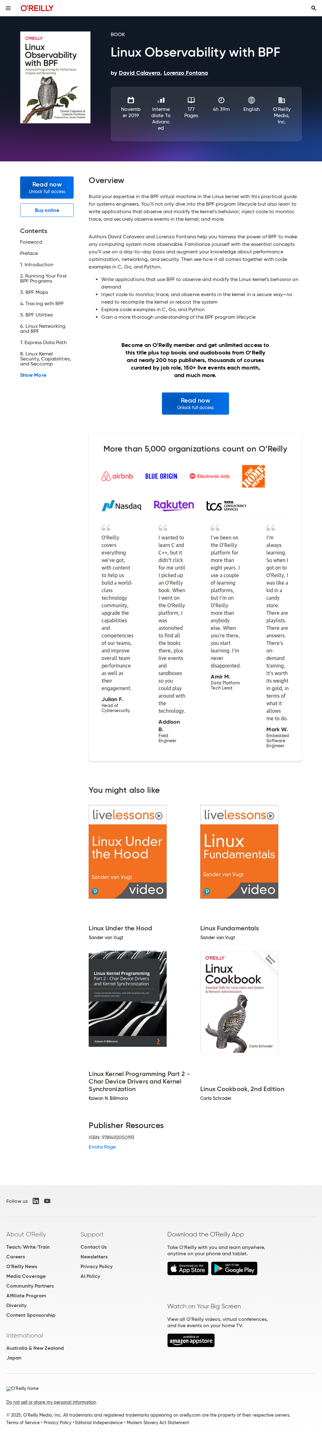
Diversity (16, 1305)
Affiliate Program (26, 1295)
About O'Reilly (26, 1234)
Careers (15, 1256)
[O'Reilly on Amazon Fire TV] (191, 1345)
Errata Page (102, 1147)
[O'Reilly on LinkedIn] (36, 1201)
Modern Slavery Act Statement (158, 1422)
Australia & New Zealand (35, 1348)
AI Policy (90, 1276)
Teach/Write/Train (28, 1247)
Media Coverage (26, 1276)
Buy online (47, 210)
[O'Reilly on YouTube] (47, 1201)
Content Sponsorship (30, 1315)
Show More (33, 375)
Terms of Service (23, 1422)
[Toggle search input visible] (313, 8)
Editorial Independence (99, 1422)
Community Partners (30, 1286)
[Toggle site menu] (8, 8)
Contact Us (93, 1247)
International (24, 1335)
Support (92, 1234)
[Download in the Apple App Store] (187, 1273)
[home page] (37, 8)
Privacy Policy (96, 1266)
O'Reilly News (21, 1266)
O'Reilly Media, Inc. (282, 115)
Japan (13, 1357)
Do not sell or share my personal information (51, 1402)
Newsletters (94, 1256)
